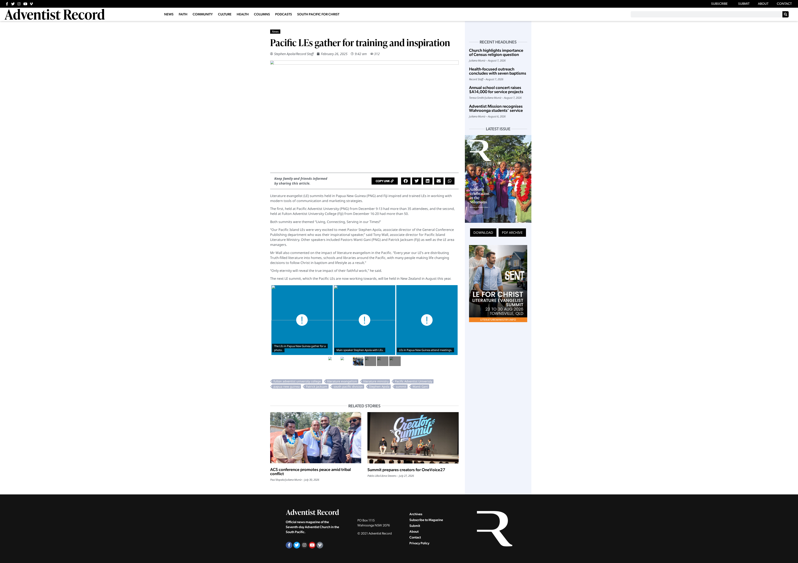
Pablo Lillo (373, 476)
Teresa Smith (476, 98)
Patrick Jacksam (316, 386)
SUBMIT (744, 4)
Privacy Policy (419, 543)
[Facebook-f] (7, 4)
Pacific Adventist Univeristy (413, 381)
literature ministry (376, 381)
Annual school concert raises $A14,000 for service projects (496, 89)
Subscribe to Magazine (426, 520)
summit (401, 386)
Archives (415, 514)
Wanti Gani (420, 386)
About (414, 531)
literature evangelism (342, 381)
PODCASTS (283, 14)
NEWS (169, 14)
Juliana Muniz (293, 480)
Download (483, 232)
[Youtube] (25, 4)
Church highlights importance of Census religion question (496, 52)
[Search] (785, 14)
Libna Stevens (388, 476)
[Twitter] (13, 4)
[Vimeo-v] (31, 4)
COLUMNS (262, 14)
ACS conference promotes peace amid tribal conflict (310, 471)
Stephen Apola (284, 54)
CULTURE (225, 14)
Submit (414, 526)
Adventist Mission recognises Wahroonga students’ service (496, 108)
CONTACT (784, 4)
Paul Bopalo (277, 480)
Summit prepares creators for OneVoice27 (406, 469)
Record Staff (305, 54)
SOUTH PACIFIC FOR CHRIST (318, 14)
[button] (385, 181)
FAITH (183, 14)
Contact (415, 537)
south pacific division (348, 386)
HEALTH (243, 14)
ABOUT (763, 4)
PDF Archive (512, 232)
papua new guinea (286, 386)
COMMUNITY (203, 14)
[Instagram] (19, 4)
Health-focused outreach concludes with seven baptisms (497, 71)
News (275, 31)
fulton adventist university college (297, 381)
